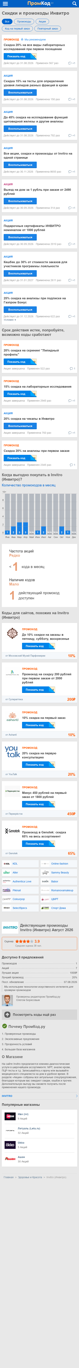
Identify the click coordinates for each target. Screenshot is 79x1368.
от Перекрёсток (14, 813)
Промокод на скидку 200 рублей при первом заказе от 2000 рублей (46, 678)
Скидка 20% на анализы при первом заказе (36, 451)
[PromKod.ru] (40, 3)
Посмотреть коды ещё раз (34, 1015)
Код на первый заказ (17, 28)
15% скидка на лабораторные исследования (37, 386)
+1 (73, 63)
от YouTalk (11, 774)
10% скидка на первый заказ (43, 718)
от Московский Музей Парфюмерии (25, 655)
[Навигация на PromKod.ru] (5, 3)
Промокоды (24, 21)
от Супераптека (14, 699)
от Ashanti (11, 734)
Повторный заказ (47, 28)
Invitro (7, 1095)
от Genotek (12, 853)
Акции (42, 21)
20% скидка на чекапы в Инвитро (29, 418)
